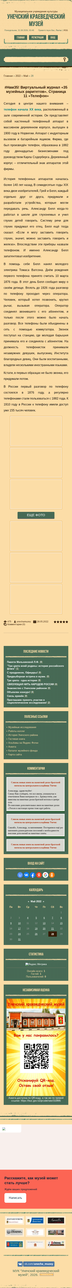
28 (52, 934)
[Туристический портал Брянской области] (35, 1220)
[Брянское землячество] (14, 1244)
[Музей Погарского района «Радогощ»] (56, 1244)
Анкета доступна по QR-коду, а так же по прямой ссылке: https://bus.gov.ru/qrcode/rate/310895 (36, 1099)
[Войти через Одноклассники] (52, 875)
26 (36, 934)
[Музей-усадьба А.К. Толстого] (56, 1220)
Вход (53, 37)
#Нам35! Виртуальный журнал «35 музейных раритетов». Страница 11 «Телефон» (36, 91)
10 (19, 923)
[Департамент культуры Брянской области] (14, 1220)
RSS (66, 30)
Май (25, 75)
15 (61, 923)
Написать (15, 1197)
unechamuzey (24, 621)
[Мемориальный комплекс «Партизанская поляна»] (35, 1244)
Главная (21, 37)
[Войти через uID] (20, 875)
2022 (18, 75)
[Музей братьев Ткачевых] (35, 1232)
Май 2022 (36, 901)
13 (44, 923)
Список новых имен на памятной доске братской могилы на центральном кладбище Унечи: (35, 784)
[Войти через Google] (45, 875)
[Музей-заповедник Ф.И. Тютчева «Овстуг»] (14, 1232)
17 (19, 928)
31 (19, 939)
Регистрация (38, 37)
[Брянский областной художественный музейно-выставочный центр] (56, 1232)
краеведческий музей (36, 20)
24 (19, 934)
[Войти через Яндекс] (39, 875)
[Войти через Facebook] (32, 875)
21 (52, 928)
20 (44, 928)
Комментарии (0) (16, 624)
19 (36, 928)
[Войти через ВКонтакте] (26, 875)
